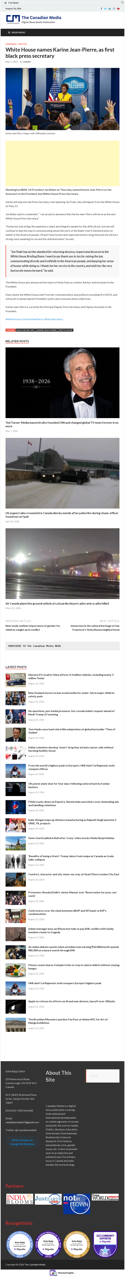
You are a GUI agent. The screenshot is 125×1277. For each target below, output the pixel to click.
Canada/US (11, 44)
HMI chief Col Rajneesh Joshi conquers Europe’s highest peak (64, 983)
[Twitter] (105, 8)
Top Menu (13, 3)
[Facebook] (101, 8)
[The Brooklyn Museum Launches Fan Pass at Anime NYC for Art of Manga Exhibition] (16, 1019)
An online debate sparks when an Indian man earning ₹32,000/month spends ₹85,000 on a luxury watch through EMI (73, 948)
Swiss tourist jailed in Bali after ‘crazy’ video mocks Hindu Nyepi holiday (71, 837)
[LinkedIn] (109, 8)
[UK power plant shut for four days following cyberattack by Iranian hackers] (16, 783)
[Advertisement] (62, 163)
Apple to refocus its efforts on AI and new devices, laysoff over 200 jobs (71, 1001)
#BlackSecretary (53, 319)
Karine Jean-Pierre (47, 330)
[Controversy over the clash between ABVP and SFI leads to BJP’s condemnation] (16, 910)
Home (94, 1076)
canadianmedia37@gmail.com (22, 1122)
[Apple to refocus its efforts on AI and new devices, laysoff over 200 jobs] (16, 1001)
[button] (122, 3)
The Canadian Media (34, 1264)
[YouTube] (118, 8)
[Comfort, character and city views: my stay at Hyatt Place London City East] (16, 874)
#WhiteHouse (13, 319)
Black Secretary (25, 330)
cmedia (26, 61)
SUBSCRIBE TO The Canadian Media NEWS (34, 646)
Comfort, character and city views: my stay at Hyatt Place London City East (73, 874)
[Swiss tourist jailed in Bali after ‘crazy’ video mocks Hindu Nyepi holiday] (16, 838)
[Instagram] (114, 8)
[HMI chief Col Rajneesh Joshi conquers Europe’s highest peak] (16, 983)
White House (66, 330)
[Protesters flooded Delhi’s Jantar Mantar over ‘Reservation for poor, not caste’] (16, 892)
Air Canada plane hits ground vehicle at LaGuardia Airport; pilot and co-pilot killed (57, 603)
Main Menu (18, 32)
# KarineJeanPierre (32, 319)
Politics (22, 44)
